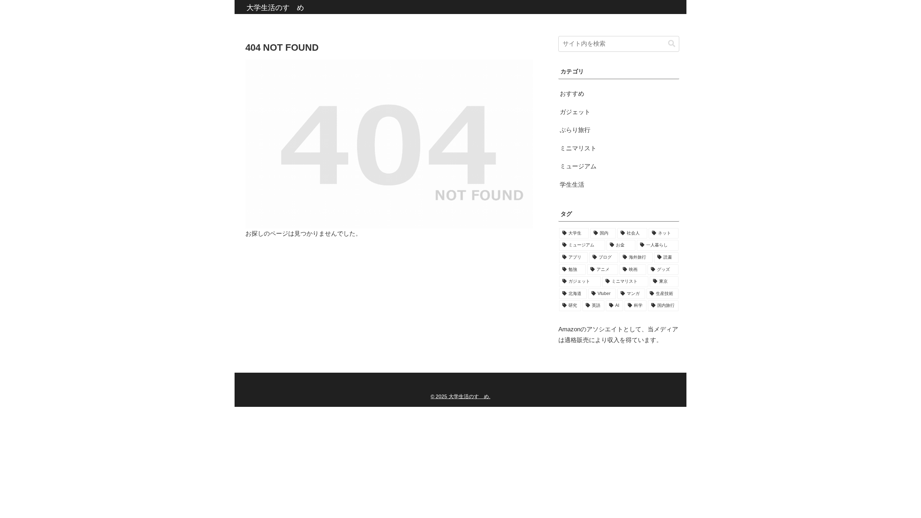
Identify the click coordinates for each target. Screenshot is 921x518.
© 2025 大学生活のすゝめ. (460, 396)
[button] (671, 44)
